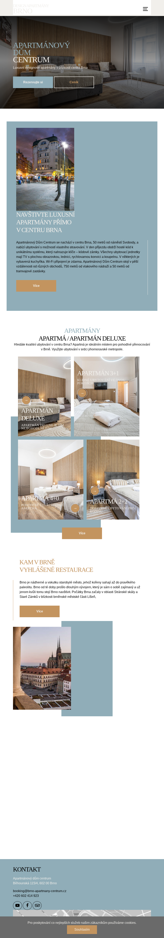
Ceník (74, 82)
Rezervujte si (33, 82)
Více (36, 285)
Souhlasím (82, 929)
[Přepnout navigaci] (145, 9)
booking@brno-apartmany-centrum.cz (39, 891)
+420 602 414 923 (26, 895)
